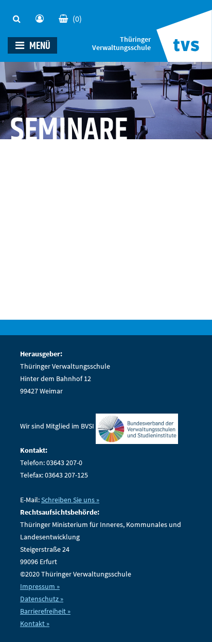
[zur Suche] (19, 16)
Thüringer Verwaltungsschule (121, 44)
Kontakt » (34, 623)
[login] (42, 16)
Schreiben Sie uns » (70, 499)
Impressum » (40, 586)
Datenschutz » (41, 598)
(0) (77, 18)
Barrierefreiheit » (45, 611)
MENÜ (38, 46)
